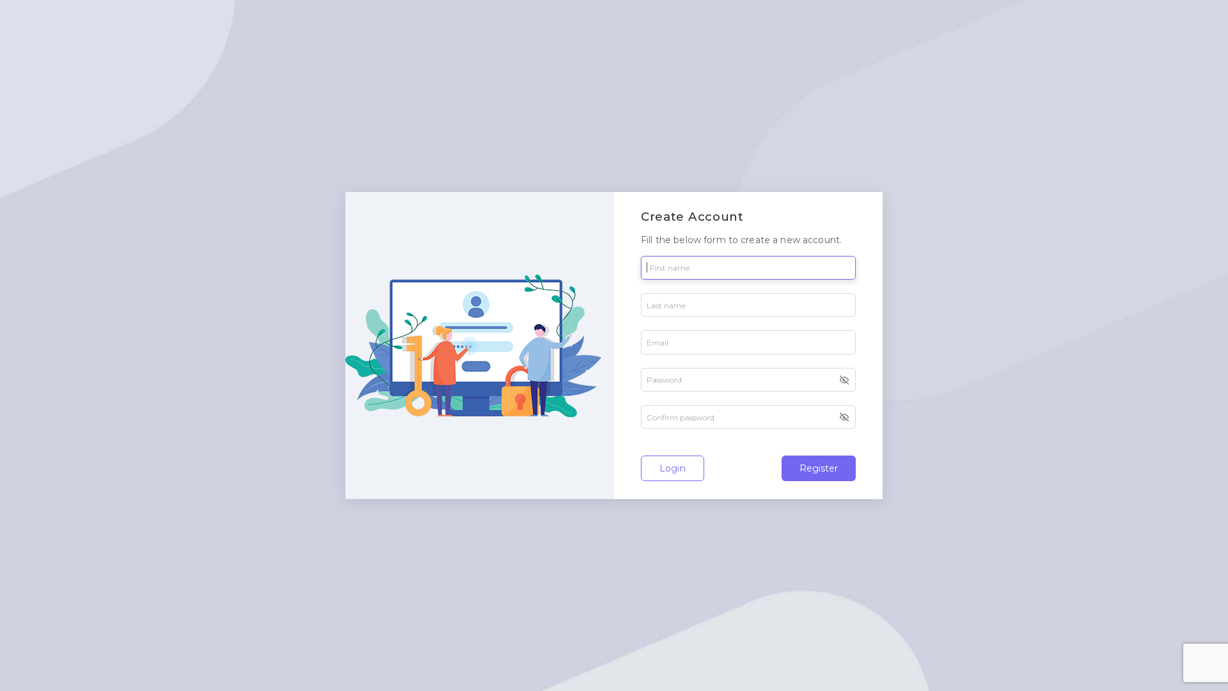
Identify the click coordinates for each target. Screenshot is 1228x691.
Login (672, 468)
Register (818, 468)
